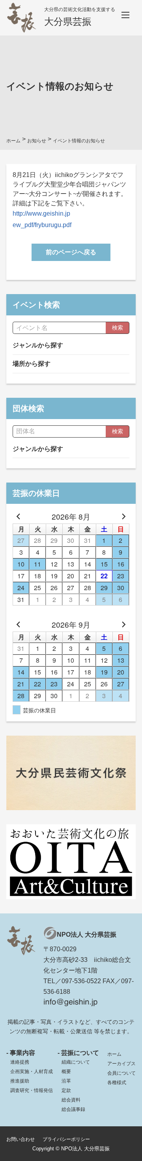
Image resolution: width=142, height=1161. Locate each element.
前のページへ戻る (71, 252)
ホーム (114, 1054)
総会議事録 (73, 1109)
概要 (66, 1071)
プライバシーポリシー (66, 1139)
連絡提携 (19, 1062)
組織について (76, 1062)
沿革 (66, 1081)
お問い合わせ (20, 1139)
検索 (117, 327)
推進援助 (19, 1081)
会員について (121, 1073)
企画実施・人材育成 (31, 1071)
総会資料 (71, 1100)
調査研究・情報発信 (31, 1090)
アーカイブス (121, 1063)
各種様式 (116, 1082)
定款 (66, 1090)
